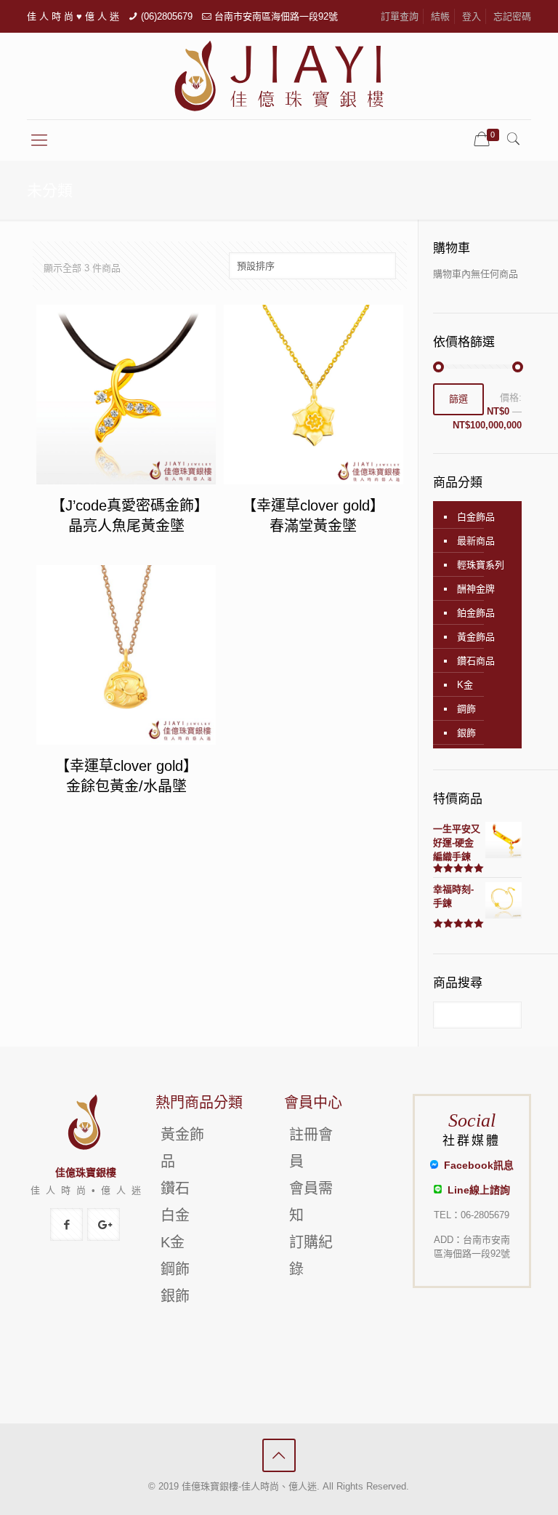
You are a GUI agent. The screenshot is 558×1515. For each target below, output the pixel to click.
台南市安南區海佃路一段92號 (276, 16)
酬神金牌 (476, 588)
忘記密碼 (512, 16)
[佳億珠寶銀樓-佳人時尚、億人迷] (279, 76)
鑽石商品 (476, 660)
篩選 (458, 398)
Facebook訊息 (476, 1165)
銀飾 (466, 732)
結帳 (440, 16)
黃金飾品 (476, 636)
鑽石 (175, 1188)
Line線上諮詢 (476, 1190)
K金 (465, 684)
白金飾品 (476, 516)
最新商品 (476, 540)
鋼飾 (466, 708)
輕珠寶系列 (480, 564)
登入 (471, 16)
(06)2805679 (167, 16)
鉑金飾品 (476, 612)
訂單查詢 (399, 16)
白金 (175, 1215)
